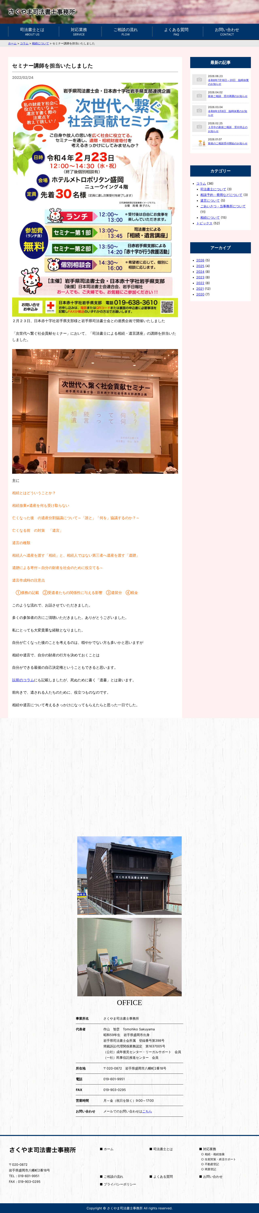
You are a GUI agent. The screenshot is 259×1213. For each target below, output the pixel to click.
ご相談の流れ (126, 31)
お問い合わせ (227, 31)
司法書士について (213, 189)
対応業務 (79, 31)
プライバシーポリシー (120, 1184)
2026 (200, 260)
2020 (200, 294)
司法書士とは (32, 31)
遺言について (210, 200)
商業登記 (210, 1169)
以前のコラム (23, 680)
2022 (200, 283)
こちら (147, 1111)
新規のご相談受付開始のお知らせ (227, 143)
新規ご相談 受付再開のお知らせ (227, 96)
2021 (200, 289)
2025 (200, 266)
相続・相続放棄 (215, 1154)
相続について (210, 217)
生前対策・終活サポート (220, 1159)
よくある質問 (176, 31)
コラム (201, 183)
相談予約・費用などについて (221, 195)
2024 (200, 272)
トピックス (204, 223)
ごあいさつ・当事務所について (223, 206)
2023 (200, 277)
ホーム (109, 1149)
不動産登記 (212, 1164)
